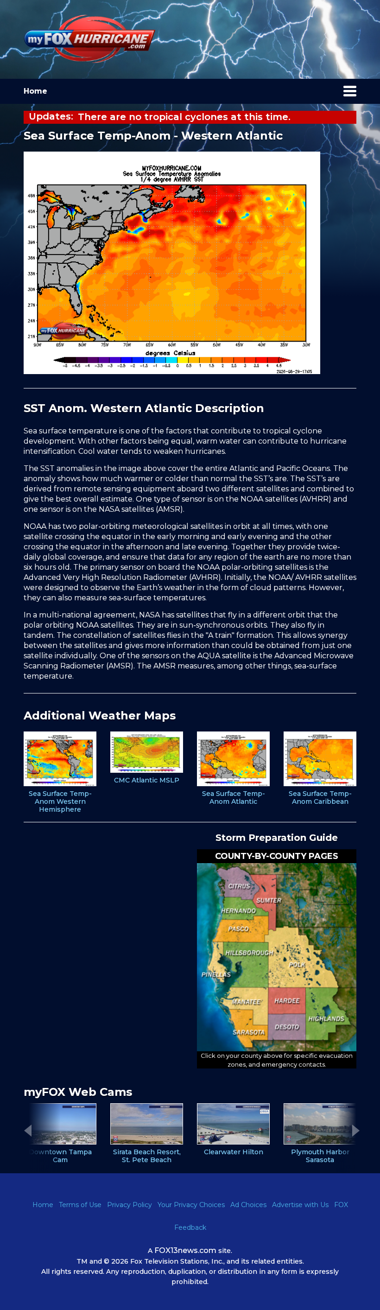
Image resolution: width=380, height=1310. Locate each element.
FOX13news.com (185, 1250)
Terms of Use (80, 1205)
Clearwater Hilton (233, 1152)
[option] (60, 772)
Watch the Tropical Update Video (161, 116)
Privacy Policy (129, 1205)
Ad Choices (248, 1205)
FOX (341, 1205)
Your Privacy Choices (191, 1205)
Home (35, 91)
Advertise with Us (300, 1205)
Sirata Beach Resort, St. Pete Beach (147, 1156)
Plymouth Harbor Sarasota (320, 1156)
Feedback (190, 1227)
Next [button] (356, 1131)
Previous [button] (28, 1131)
